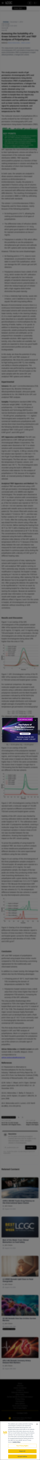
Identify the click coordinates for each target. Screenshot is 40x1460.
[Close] (37, 1424)
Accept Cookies (22, 1456)
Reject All (22, 1451)
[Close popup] (35, 720)
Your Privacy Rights (22, 1446)
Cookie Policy (16, 1442)
